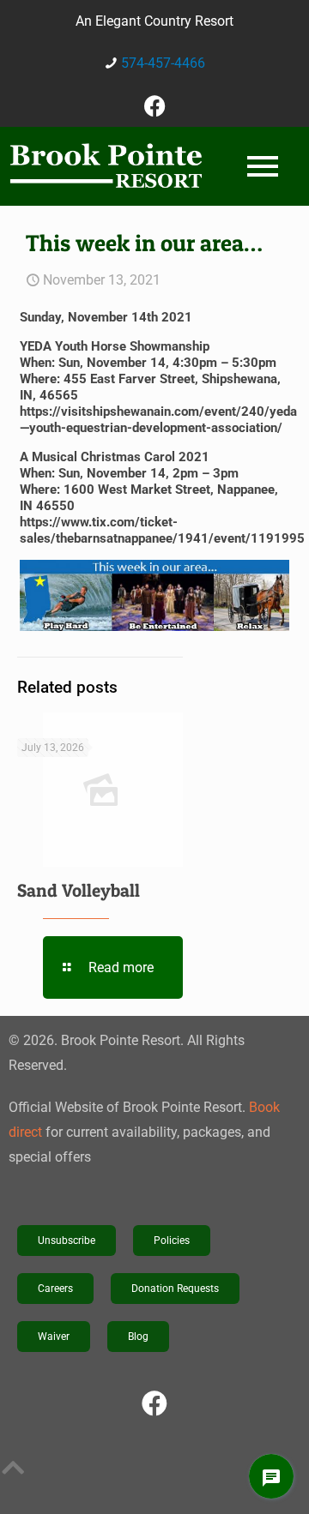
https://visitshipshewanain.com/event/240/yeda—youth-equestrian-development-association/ (158, 420)
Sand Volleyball (78, 890)
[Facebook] (154, 105)
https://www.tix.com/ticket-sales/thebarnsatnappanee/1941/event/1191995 (162, 530)
